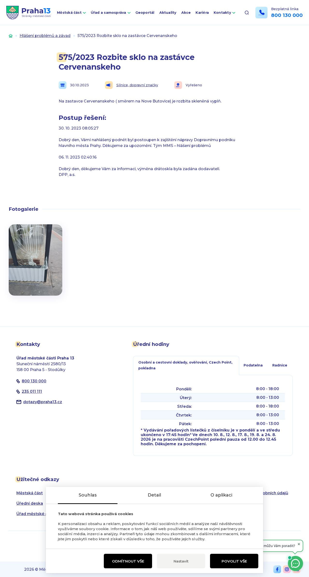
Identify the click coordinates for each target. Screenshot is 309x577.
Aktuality (167, 12)
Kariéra (202, 12)
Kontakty (222, 12)
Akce (186, 12)
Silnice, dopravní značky (137, 85)
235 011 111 (32, 391)
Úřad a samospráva (108, 12)
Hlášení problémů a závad (45, 35)
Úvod (11, 35)
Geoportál (144, 12)
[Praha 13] (28, 12)
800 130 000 (287, 15)
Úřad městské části (35, 513)
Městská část (69, 12)
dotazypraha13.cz (42, 402)
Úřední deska (29, 503)
